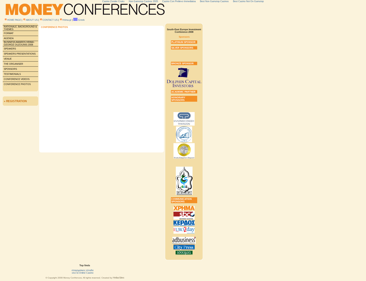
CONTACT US (50, 20)
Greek (81, 20)
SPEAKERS (10, 48)
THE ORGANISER (13, 64)
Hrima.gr (66, 20)
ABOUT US (32, 20)
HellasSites (118, 277)
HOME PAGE (14, 20)
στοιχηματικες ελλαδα (82, 270)
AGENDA (9, 38)
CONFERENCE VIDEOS (16, 79)
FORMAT (9, 33)
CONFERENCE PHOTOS (17, 84)
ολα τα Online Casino (82, 272)
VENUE (8, 59)
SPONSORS (10, 69)
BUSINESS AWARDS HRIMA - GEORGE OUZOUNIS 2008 (19, 43)
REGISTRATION (16, 101)
